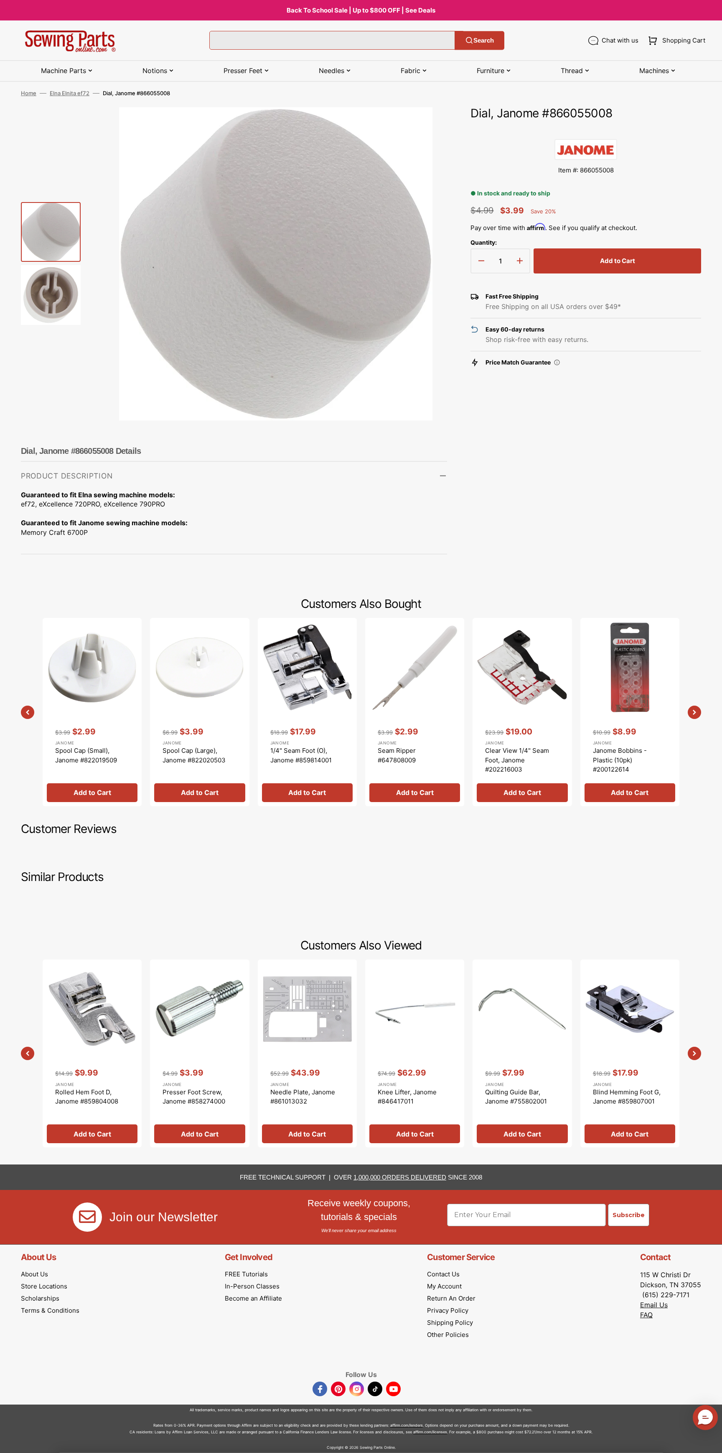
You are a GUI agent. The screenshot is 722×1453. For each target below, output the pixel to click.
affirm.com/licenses (430, 1432)
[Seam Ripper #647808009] (414, 712)
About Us (34, 1274)
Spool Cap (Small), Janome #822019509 (86, 755)
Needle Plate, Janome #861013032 (302, 1097)
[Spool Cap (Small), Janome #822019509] (92, 712)
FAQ (646, 1315)
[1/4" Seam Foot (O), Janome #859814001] (307, 712)
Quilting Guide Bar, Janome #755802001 (516, 1097)
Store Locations (44, 1286)
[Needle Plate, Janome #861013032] (307, 1053)
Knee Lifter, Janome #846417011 (407, 1097)
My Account (444, 1286)
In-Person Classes (252, 1286)
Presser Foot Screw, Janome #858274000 (194, 1097)
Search (483, 40)
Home (28, 93)
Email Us (654, 1305)
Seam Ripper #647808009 (397, 755)
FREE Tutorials (246, 1274)
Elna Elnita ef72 (69, 93)
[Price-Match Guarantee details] (557, 362)
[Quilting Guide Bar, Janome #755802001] (522, 1053)
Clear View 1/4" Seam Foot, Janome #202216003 (517, 760)
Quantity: (483, 242)
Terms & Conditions (50, 1310)
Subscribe (629, 1215)
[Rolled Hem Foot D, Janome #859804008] (92, 1053)
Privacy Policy (447, 1310)
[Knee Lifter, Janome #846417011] (414, 1053)
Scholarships (40, 1298)
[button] (675, 40)
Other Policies (448, 1335)
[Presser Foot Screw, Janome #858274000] (199, 1053)
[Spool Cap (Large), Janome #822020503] (199, 712)
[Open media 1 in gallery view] (428, 126)
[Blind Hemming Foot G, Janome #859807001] (629, 1053)
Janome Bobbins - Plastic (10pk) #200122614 (620, 760)
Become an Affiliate (253, 1298)
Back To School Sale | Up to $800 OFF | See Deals (361, 10)
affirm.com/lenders (406, 1425)
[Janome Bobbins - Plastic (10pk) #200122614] (629, 712)
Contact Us (443, 1274)
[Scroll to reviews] (585, 130)
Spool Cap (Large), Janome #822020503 (194, 755)
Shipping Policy (450, 1322)
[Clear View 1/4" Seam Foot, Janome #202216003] (522, 712)
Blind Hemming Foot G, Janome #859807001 (627, 1097)
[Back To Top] (709, 1440)
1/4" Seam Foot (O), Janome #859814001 (301, 755)
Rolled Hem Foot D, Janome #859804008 (86, 1097)
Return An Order (451, 1298)
